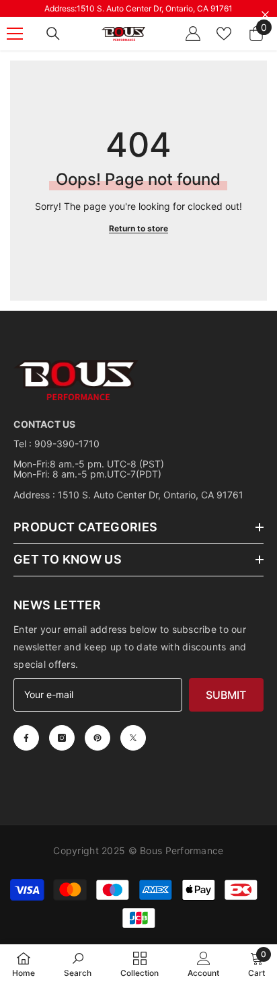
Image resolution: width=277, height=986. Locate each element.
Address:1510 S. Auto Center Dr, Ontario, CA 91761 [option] (138, 8)
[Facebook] (26, 738)
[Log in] (193, 33)
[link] (78, 964)
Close (265, 15)
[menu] (15, 34)
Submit (226, 694)
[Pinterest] (97, 738)
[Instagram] (62, 738)
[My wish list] (223, 33)
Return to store (138, 228)
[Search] (53, 34)
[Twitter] (133, 738)
